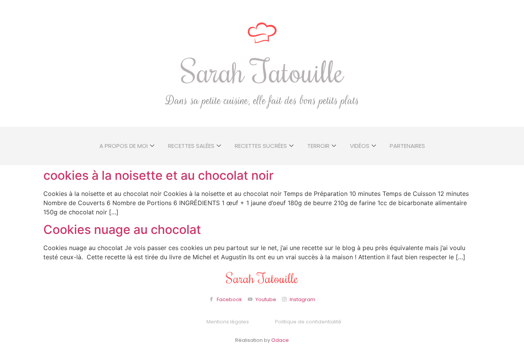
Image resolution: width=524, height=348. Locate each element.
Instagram (301, 299)
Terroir (318, 146)
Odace (280, 340)
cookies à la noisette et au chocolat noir (158, 175)
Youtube (265, 299)
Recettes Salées (191, 146)
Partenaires (407, 146)
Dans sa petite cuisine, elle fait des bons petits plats (262, 101)
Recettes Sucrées (261, 146)
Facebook (229, 299)
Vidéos (359, 146)
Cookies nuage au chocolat (122, 229)
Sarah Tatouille (262, 71)
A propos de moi (123, 146)
